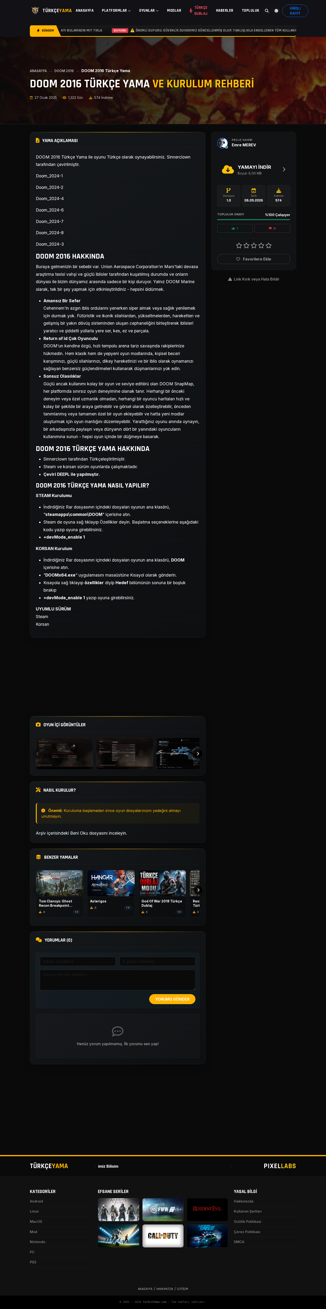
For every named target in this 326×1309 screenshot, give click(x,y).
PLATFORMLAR (114, 10)
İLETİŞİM (182, 1289)
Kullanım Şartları (248, 1211)
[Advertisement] (117, 676)
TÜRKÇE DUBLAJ (201, 10)
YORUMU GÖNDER (172, 999)
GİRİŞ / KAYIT (295, 10)
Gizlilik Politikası (247, 1221)
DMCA (239, 1242)
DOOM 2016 (64, 71)
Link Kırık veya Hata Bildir (256, 279)
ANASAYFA (85, 10)
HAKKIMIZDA (164, 1289)
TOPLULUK (250, 10)
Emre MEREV (244, 145)
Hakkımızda (243, 1201)
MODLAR (174, 10)
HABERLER (224, 10)
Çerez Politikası (247, 1232)
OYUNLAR (147, 10)
